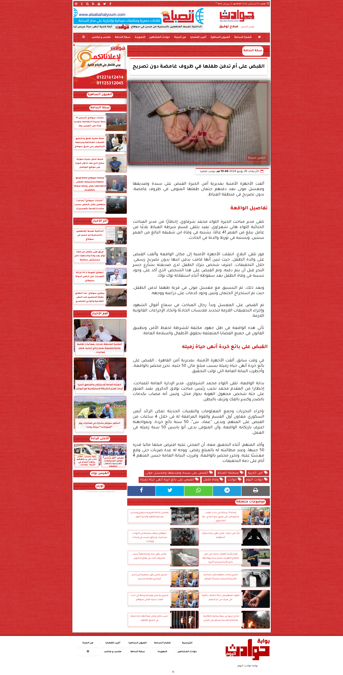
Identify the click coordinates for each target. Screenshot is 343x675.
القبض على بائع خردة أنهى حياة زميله (167, 480)
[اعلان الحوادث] (100, 88)
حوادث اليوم (255, 480)
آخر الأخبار (100, 221)
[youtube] (99, 4)
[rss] (93, 4)
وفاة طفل (211, 480)
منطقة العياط (228, 473)
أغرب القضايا (198, 37)
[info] (82, 4)
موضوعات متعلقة (250, 502)
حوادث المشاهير (159, 37)
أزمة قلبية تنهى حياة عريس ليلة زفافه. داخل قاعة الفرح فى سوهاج (103, 27)
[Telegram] (227, 491)
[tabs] (76, 4)
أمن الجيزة (256, 473)
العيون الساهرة (220, 37)
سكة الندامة (122, 37)
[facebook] (110, 4)
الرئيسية (187, 643)
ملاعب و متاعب (101, 37)
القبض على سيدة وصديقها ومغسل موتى (177, 473)
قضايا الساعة (242, 37)
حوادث (233, 480)
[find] (87, 4)
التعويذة (140, 37)
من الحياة (180, 37)
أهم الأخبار (100, 314)
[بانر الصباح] (138, 16)
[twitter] (105, 4)
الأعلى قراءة (100, 438)
